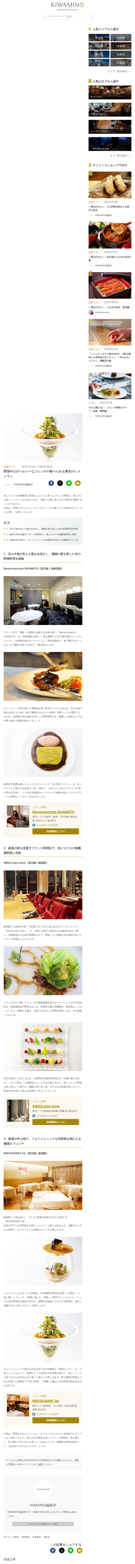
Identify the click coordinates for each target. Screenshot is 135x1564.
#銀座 (47, 1537)
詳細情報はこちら (56, 831)
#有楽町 (26, 1537)
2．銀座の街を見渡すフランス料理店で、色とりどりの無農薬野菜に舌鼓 (41, 534)
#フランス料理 (11, 1537)
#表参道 (37, 1537)
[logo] (67, 5)
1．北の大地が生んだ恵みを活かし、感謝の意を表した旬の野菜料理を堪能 (42, 528)
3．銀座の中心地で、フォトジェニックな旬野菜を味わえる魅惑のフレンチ (42, 540)
